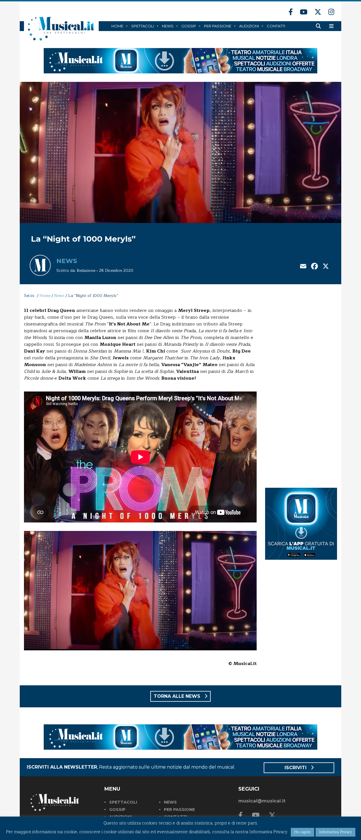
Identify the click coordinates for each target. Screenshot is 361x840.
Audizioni (249, 26)
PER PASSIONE (179, 809)
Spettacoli (142, 26)
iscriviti (296, 767)
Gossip (188, 26)
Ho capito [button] (302, 832)
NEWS (170, 802)
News (167, 26)
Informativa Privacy (335, 832)
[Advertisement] (301, 391)
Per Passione (217, 26)
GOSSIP (117, 809)
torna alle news (178, 696)
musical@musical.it (261, 801)
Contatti (276, 26)
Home (117, 26)
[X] (325, 267)
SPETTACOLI (123, 802)
